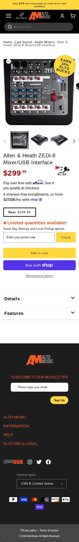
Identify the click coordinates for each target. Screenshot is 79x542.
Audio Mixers (44, 42)
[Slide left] (5, 141)
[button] (8, 16)
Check (66, 237)
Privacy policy (28, 530)
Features (14, 313)
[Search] (10, 27)
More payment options (39, 275)
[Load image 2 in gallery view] (39, 140)
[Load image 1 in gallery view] (19, 140)
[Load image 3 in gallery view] (59, 140)
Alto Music (32, 536)
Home (7, 42)
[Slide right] (74, 141)
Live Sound (23, 42)
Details (12, 298)
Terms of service (49, 530)
